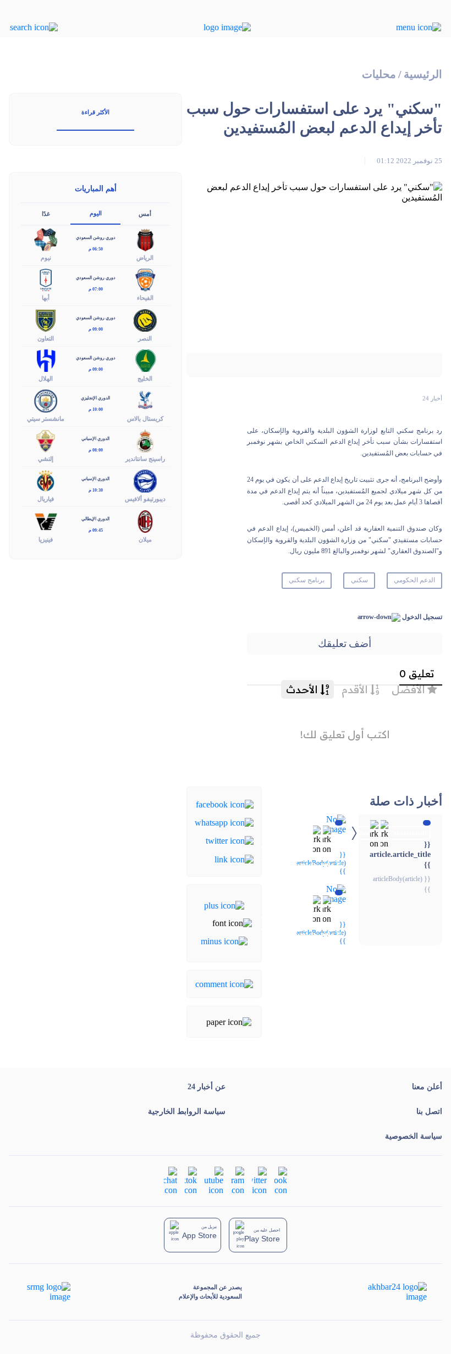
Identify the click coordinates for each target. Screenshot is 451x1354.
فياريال (45, 498)
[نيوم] (45, 239)
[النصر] (145, 319)
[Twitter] (230, 840)
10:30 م (96, 490)
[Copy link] (234, 858)
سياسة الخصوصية (413, 1136)
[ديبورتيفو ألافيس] (145, 480)
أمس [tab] (145, 213)
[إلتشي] (45, 440)
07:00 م (96, 289)
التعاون (45, 338)
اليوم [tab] (96, 213)
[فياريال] (45, 480)
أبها (46, 297)
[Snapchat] (170, 1180)
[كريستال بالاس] (145, 399)
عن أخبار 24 (207, 1087)
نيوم (46, 257)
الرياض (144, 257)
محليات (379, 74)
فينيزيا (45, 539)
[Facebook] (225, 803)
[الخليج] (145, 359)
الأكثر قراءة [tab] (95, 112)
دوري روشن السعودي (96, 237)
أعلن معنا (427, 1087)
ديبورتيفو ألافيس (145, 498)
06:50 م (96, 249)
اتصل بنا (429, 1111)
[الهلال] (45, 359)
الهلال (45, 378)
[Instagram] (237, 1180)
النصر (145, 338)
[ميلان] (145, 520)
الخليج (145, 378)
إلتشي (45, 458)
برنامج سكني (306, 580)
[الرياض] (145, 239)
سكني (359, 580)
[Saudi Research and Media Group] (47, 1292)
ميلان (145, 539)
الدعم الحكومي (414, 580)
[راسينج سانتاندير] (145, 440)
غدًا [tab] (46, 213)
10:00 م (96, 409)
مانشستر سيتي (45, 418)
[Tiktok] (191, 1180)
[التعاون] (45, 319)
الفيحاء (145, 297)
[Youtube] (214, 1180)
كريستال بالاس (145, 418)
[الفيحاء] (145, 279)
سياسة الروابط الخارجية (187, 1111)
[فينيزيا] (45, 520)
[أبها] (45, 279)
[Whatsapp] (224, 822)
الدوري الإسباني (95, 438)
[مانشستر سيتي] (45, 399)
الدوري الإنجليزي (95, 397)
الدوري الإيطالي (95, 518)
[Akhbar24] (388, 1292)
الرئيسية (423, 74)
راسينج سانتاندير (145, 458)
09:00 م (96, 329)
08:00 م (96, 450)
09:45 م (96, 530)
